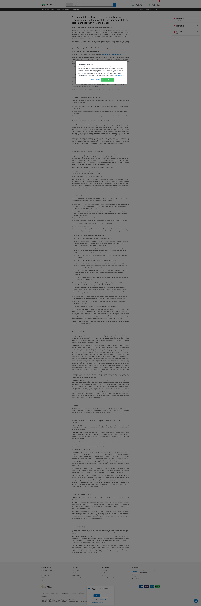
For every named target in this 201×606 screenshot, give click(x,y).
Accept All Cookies (107, 79)
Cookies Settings (95, 79)
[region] (101, 72)
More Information (119, 75)
